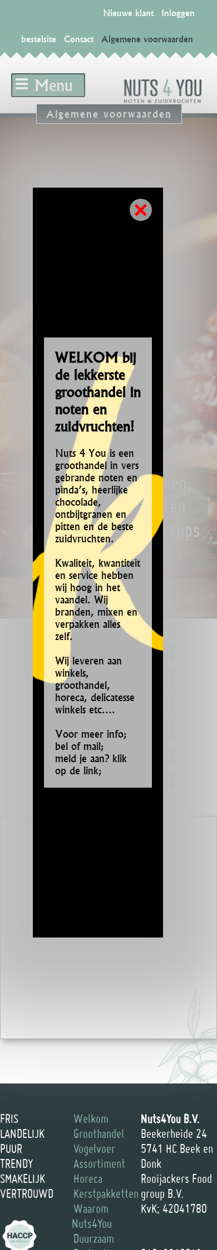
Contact (78, 38)
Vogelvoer (94, 1148)
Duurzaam (93, 1238)
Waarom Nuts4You (92, 1216)
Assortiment (99, 1163)
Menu (53, 85)
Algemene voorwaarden (147, 38)
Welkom (90, 1118)
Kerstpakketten (106, 1193)
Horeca (87, 1178)
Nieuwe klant (128, 12)
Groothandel (98, 1133)
